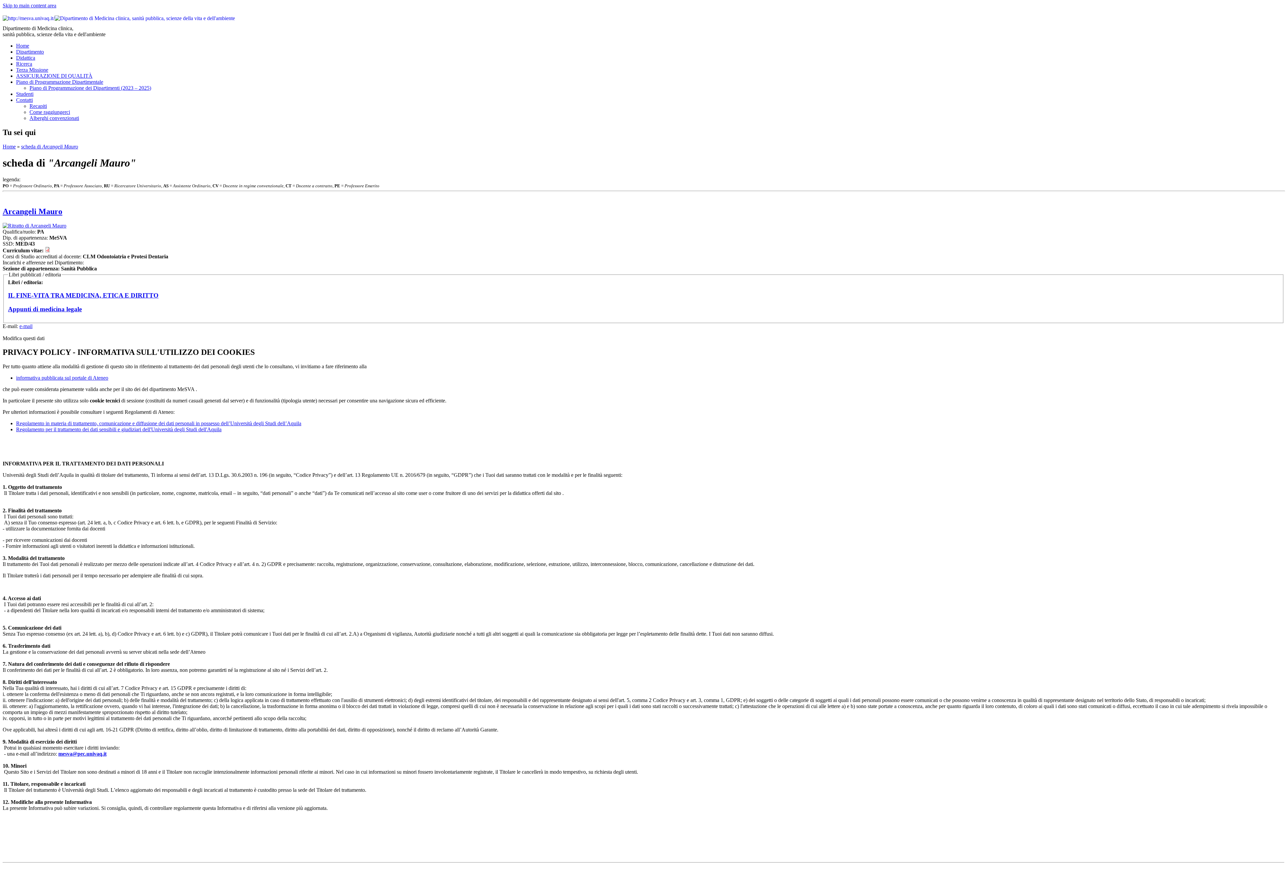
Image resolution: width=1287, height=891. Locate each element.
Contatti (24, 100)
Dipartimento (30, 52)
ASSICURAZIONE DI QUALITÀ (54, 76)
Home (22, 46)
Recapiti (38, 106)
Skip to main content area (29, 5)
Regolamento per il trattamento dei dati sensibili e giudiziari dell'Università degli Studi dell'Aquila (119, 429)
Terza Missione (32, 70)
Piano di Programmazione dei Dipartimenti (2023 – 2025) (90, 88)
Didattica (25, 58)
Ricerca (24, 64)
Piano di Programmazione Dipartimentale (59, 82)
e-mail (26, 326)
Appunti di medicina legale (45, 309)
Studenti (25, 94)
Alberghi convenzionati (54, 118)
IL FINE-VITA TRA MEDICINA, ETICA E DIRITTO (83, 295)
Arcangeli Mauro (32, 211)
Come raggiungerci (49, 112)
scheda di (49, 146)
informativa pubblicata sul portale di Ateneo (62, 378)
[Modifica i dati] (643, 226)
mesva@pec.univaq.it (82, 754)
